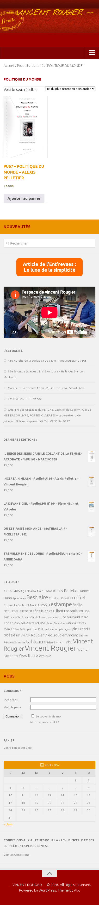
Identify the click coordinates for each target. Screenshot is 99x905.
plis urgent (65, 629)
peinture (32, 629)
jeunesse (53, 617)
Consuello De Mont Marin (20, 605)
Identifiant (11, 699)
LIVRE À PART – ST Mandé (25, 398)
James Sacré (16, 617)
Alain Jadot (44, 591)
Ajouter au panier (24, 198)
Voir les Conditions (16, 854)
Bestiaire (37, 597)
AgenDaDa (28, 591)
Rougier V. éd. (42, 635)
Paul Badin (20, 629)
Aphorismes (19, 598)
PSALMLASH (23, 635)
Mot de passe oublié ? (44, 722)
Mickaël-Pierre (24, 623)
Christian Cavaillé (60, 598)
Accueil (9, 65)
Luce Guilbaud (69, 617)
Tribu (68, 642)
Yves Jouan (45, 655)
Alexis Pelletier (66, 591)
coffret (79, 597)
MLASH (40, 623)
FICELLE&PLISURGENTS (19, 611)
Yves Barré (28, 655)
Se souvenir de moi (49, 716)
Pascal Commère (56, 623)
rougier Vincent (66, 635)
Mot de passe (12, 707)
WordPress (47, 890)
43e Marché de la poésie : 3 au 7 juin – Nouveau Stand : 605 (47, 360)
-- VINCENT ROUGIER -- (49, 13)
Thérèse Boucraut (53, 642)
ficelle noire (43, 611)
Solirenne (19, 642)
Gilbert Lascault (65, 611)
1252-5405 (12, 591)
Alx (76, 890)
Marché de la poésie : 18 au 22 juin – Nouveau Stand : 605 (46, 388)
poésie (9, 635)
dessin (44, 604)
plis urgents (81, 629)
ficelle (77, 605)
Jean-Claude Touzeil (35, 617)
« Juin (8, 824)
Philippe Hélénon (48, 629)
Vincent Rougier (51, 648)
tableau (34, 641)
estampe (61, 604)
